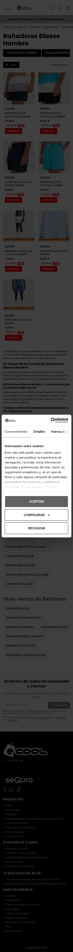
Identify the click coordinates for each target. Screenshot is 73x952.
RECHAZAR (36, 528)
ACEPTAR (36, 501)
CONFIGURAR (34, 514)
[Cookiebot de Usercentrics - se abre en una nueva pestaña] (51, 420)
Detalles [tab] (39, 431)
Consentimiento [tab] (16, 431)
